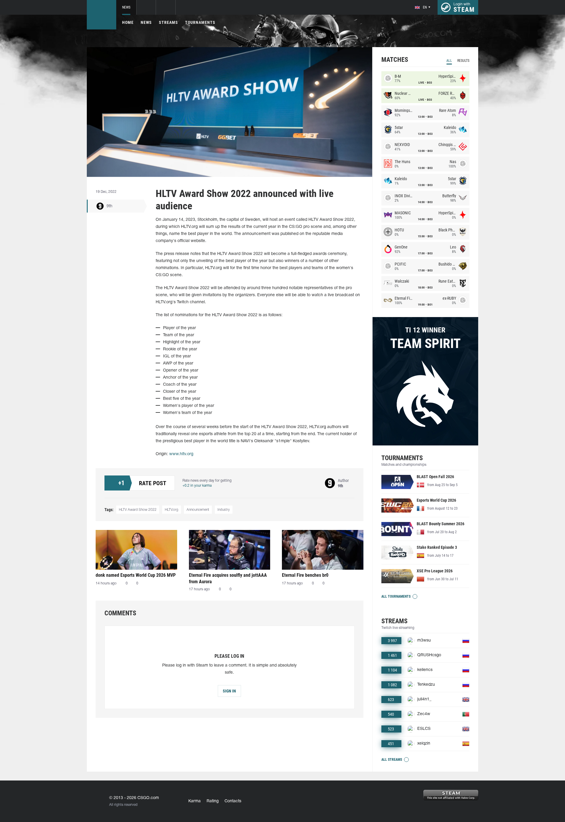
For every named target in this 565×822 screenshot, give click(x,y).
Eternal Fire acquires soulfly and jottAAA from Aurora (228, 578)
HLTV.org (171, 509)
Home (128, 22)
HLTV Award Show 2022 (138, 509)
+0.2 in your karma (197, 485)
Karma (194, 801)
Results (463, 61)
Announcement (198, 509)
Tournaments (200, 22)
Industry (223, 509)
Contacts (233, 801)
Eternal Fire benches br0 (305, 575)
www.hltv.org (181, 454)
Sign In (229, 691)
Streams (168, 22)
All (449, 61)
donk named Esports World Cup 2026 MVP (136, 575)
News (126, 7)
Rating (213, 801)
